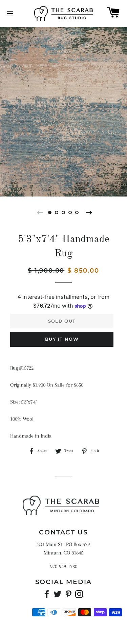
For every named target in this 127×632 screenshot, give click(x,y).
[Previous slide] (39, 212)
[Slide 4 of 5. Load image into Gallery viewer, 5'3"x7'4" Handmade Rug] (70, 212)
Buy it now (62, 339)
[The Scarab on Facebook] (47, 596)
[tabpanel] (63, 111)
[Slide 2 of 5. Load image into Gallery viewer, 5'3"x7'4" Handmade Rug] (57, 212)
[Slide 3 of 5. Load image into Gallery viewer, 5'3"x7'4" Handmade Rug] (63, 212)
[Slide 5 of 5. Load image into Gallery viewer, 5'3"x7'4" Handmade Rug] (77, 212)
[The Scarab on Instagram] (80, 596)
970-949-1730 (63, 566)
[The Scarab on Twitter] (58, 596)
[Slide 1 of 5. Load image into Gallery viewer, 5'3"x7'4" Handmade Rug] (50, 212)
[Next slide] (88, 212)
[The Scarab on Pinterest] (69, 596)
